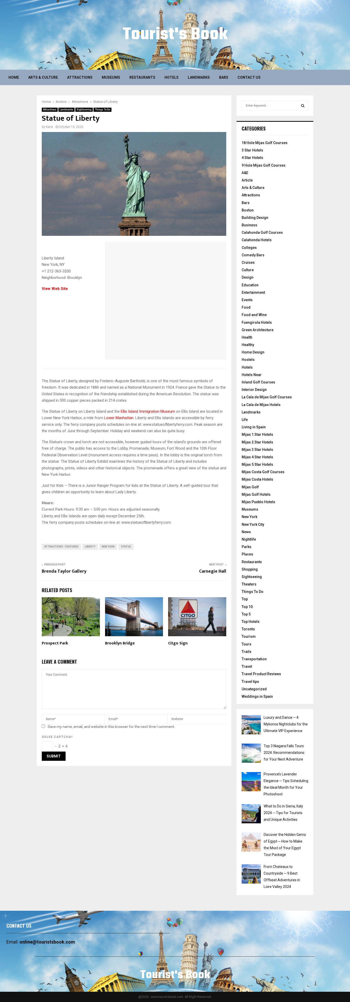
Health (247, 337)
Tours (246, 644)
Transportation (254, 659)
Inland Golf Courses (258, 382)
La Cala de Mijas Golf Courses (267, 397)
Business (249, 225)
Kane (49, 127)
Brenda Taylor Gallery (64, 571)
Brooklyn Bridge (120, 643)
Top (245, 599)
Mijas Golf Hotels (256, 494)
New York (108, 546)
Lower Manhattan (118, 418)
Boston (248, 210)
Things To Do (102, 109)
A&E (245, 173)
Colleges (249, 248)
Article (247, 180)
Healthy (248, 345)
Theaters (249, 584)
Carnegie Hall (212, 571)
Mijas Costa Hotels (257, 479)
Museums (111, 77)
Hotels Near (252, 375)
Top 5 (246, 614)
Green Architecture (257, 330)
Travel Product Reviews (261, 674)
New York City (253, 524)
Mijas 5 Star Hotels (257, 464)
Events (247, 300)
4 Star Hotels (252, 158)
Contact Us (249, 77)
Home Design (253, 352)
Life (245, 420)
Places (247, 554)
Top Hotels (251, 622)
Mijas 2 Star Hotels (257, 442)
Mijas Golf (250, 487)
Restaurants (142, 77)
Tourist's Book (175, 35)
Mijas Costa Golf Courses (263, 472)
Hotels (171, 77)
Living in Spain (254, 427)
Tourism (249, 636)
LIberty (90, 546)
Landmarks (199, 77)
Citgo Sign (178, 643)
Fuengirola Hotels (257, 322)
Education (250, 285)
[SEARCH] (302, 105)
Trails (246, 652)
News (246, 532)
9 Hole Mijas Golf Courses (263, 165)
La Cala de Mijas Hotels (261, 405)
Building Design (255, 218)
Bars (223, 77)
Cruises (248, 262)
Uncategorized (254, 689)
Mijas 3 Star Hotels (257, 450)
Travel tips (250, 682)
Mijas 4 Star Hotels (257, 457)
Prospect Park (55, 643)
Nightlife (249, 539)
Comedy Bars (253, 255)
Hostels (248, 360)
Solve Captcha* (57, 737)
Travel (247, 666)
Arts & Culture (43, 77)
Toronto (248, 629)
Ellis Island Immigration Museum (148, 411)
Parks (246, 547)
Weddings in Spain (257, 696)
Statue (126, 546)
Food (246, 307)
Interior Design (254, 390)
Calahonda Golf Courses (262, 232)
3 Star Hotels (252, 150)
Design (247, 277)
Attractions (79, 77)
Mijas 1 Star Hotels (257, 434)
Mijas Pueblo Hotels (258, 502)
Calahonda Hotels (257, 240)
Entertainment (253, 292)
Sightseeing (84, 109)
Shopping (250, 569)
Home (13, 77)
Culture (248, 270)
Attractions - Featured (61, 546)
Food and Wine (254, 315)
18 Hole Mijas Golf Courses (264, 143)
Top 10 (247, 607)
